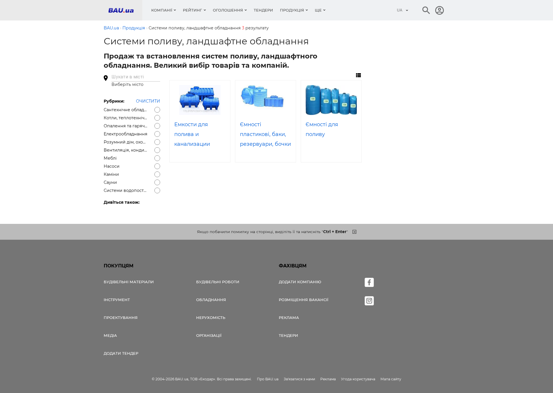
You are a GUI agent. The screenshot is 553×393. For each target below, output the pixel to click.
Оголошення (228, 10)
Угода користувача (358, 379)
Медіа (110, 335)
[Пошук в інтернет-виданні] (426, 10)
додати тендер (121, 353)
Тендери (263, 10)
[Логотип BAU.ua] (125, 10)
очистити (148, 101)
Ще (318, 10)
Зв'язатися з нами (299, 379)
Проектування (121, 317)
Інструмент (117, 299)
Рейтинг (192, 10)
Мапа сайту (390, 379)
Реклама (289, 317)
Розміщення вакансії (303, 299)
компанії (161, 10)
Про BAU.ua (268, 379)
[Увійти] (439, 10)
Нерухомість (210, 317)
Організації (208, 335)
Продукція (292, 10)
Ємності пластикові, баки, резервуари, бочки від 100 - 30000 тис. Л (265, 144)
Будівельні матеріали (129, 281)
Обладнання (211, 299)
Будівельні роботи (217, 281)
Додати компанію (300, 281)
